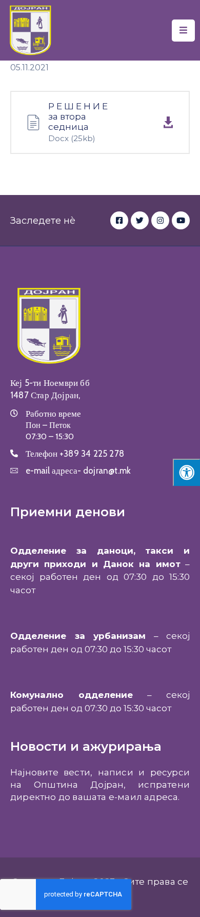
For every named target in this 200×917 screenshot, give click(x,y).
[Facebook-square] (119, 220)
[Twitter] (140, 220)
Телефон (75, 453)
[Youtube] (181, 220)
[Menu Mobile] (183, 30)
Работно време (53, 413)
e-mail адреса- (78, 470)
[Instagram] (160, 220)
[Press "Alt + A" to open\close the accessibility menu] (186, 472)
